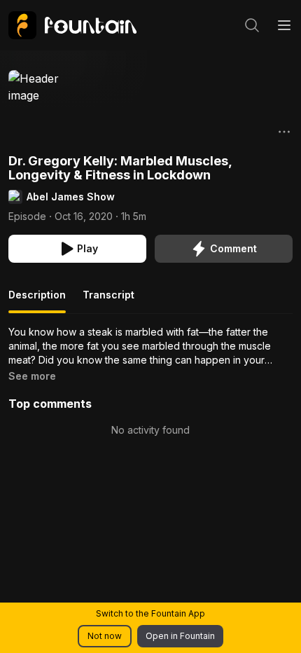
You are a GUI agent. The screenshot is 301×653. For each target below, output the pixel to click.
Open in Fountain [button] (180, 636)
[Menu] (284, 25)
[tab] (37, 300)
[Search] (252, 25)
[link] (72, 25)
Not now (105, 636)
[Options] (284, 131)
